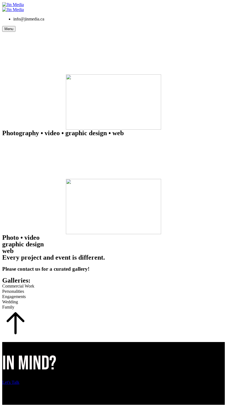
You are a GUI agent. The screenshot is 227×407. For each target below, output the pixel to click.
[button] (113, 382)
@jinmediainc (22, 394)
